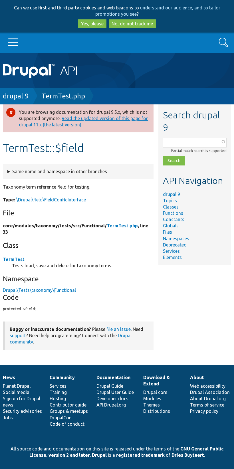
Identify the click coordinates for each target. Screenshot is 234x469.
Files (167, 231)
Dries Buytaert (188, 455)
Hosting (58, 398)
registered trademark (140, 455)
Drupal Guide (109, 386)
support (18, 335)
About (197, 377)
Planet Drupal (17, 386)
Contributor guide (68, 404)
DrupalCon (61, 417)
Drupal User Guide (115, 392)
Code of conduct (67, 423)
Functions (173, 213)
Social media (16, 392)
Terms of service (207, 404)
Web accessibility (207, 386)
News (9, 377)
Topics (170, 200)
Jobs (8, 417)
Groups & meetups (69, 411)
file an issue (118, 329)
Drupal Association (210, 392)
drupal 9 (16, 96)
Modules (152, 398)
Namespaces (176, 238)
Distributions (156, 411)
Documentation (113, 377)
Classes (171, 206)
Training (58, 392)
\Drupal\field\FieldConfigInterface (51, 199)
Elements (172, 257)
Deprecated (175, 244)
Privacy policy (204, 411)
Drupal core (155, 392)
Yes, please (92, 23)
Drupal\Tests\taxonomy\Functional (39, 290)
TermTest (14, 259)
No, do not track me (132, 23)
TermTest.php (63, 96)
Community (62, 377)
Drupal (99, 455)
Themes (151, 404)
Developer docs (112, 398)
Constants (173, 219)
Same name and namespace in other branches (59, 171)
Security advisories (22, 411)
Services (171, 251)
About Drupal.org (208, 398)
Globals (171, 225)
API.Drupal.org (111, 404)
